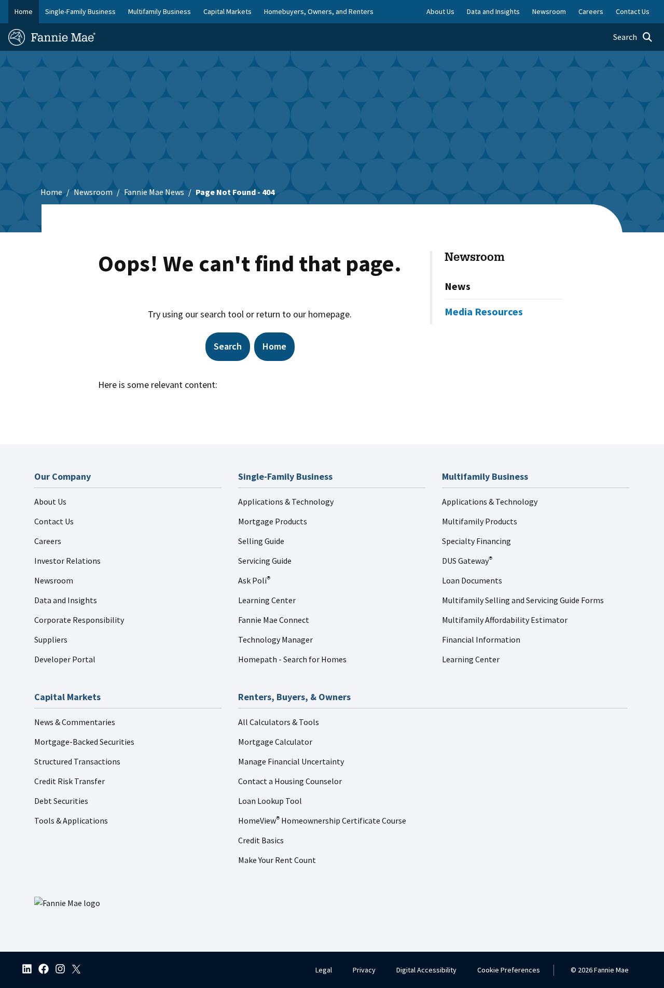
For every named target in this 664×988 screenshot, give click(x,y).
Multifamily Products (479, 521)
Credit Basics (261, 840)
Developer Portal (64, 659)
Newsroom (93, 192)
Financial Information (481, 639)
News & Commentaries (74, 722)
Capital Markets (227, 11)
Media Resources (484, 311)
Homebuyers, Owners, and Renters (319, 11)
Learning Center (267, 600)
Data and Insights (65, 600)
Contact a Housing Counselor (290, 781)
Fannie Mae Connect (273, 620)
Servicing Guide (265, 560)
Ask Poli (254, 580)
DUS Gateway (467, 560)
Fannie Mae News (154, 192)
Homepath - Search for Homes (292, 659)
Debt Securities (61, 801)
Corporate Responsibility (79, 620)
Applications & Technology (286, 501)
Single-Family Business (80, 11)
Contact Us (54, 521)
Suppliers (50, 639)
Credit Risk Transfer (69, 781)
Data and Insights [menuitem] (493, 11)
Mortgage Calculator (275, 741)
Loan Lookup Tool (270, 801)
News (458, 286)
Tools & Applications (71, 820)
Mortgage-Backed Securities (84, 741)
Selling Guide (261, 541)
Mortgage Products (272, 521)
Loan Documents (472, 580)
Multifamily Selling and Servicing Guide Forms (523, 600)
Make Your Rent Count (277, 860)
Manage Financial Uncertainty (291, 761)
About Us (50, 501)
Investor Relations (67, 560)
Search (228, 346)
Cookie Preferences (508, 970)
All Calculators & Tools (278, 722)
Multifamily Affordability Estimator (505, 620)
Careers (47, 541)
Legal (323, 970)
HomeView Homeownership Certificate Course (322, 820)
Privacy (364, 970)
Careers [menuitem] (590, 11)
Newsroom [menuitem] (549, 11)
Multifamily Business (159, 11)
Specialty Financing (476, 541)
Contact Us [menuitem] (632, 11)
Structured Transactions (77, 761)
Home (24, 11)
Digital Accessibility (426, 970)
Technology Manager (275, 639)
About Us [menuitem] (440, 11)
